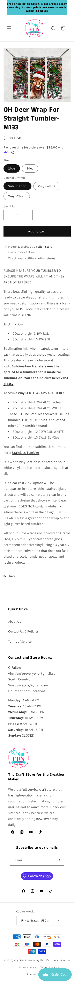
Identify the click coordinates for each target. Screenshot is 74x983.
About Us (14, 621)
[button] (9, 28)
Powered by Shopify (37, 960)
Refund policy (61, 960)
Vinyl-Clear (16, 196)
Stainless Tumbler (25, 452)
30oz (30, 168)
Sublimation (17, 186)
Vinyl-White (47, 186)
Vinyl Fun (19, 960)
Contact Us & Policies (23, 631)
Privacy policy (27, 967)
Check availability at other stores (31, 258)
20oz (11, 168)
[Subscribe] (59, 860)
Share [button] (12, 576)
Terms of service (49, 967)
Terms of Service (20, 641)
